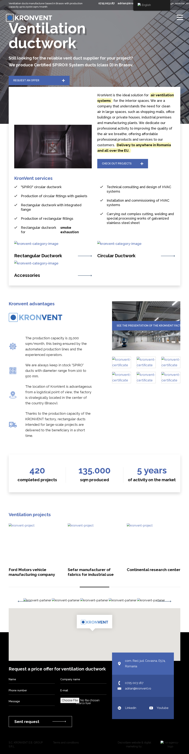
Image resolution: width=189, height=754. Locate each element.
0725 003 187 (106, 3)
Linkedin (130, 708)
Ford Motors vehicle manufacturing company (32, 572)
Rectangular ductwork (38, 255)
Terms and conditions (66, 742)
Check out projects (117, 163)
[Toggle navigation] (180, 17)
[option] (37, 600)
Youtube (162, 708)
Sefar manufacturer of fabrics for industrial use (91, 572)
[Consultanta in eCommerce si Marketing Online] (168, 744)
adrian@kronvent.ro (131, 3)
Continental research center (153, 569)
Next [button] (164, 601)
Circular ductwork (116, 255)
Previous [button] (25, 601)
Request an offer (26, 80)
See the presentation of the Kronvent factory (148, 325)
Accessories (27, 275)
